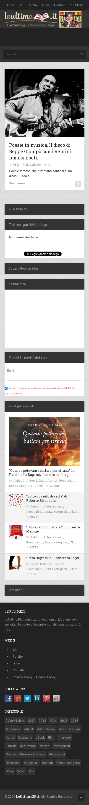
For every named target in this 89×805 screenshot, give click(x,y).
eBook (40, 737)
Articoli (19, 480)
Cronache (25, 737)
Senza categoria (21, 486)
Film (51, 737)
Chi (20, 5)
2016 (74, 720)
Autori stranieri (42, 564)
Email (11, 370)
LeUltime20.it (27, 796)
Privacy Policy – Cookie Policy (34, 677)
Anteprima (13, 729)
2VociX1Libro (15, 720)
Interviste (64, 737)
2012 (31, 720)
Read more (17, 183)
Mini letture (28, 746)
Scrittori (47, 763)
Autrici (52, 480)
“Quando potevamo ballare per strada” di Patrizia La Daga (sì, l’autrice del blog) (41, 472)
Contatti (59, 5)
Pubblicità (77, 5)
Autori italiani (36, 480)
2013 (42, 720)
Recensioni (67, 480)
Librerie (11, 746)
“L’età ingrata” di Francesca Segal (52, 558)
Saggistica (31, 763)
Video (21, 771)
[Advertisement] (33, 318)
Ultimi (39, 486)
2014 (53, 720)
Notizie (44, 746)
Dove (46, 5)
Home (9, 5)
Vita (31, 771)
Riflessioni (13, 763)
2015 (64, 720)
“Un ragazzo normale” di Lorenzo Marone (53, 529)
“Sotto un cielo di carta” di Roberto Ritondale (47, 498)
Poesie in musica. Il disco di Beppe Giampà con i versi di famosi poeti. (40, 151)
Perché (33, 5)
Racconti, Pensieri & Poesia (25, 754)
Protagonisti (61, 746)
